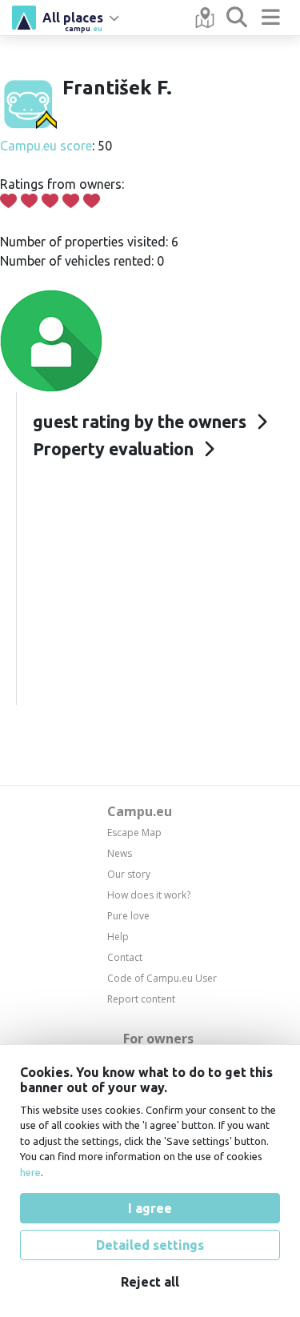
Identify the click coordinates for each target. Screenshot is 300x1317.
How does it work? (148, 895)
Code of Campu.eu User (162, 978)
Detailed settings (150, 1245)
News (119, 853)
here (30, 1172)
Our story (128, 874)
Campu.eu (139, 811)
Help (118, 936)
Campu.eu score (46, 145)
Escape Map (134, 832)
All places (72, 20)
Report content (141, 999)
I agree (150, 1208)
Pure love (128, 916)
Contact (124, 957)
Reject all (150, 1282)
